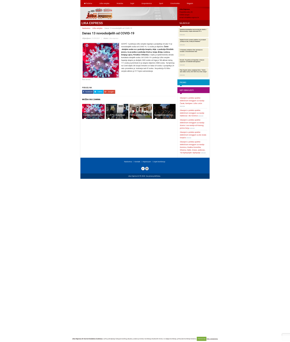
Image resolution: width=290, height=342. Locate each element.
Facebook (89, 92)
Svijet (132, 3)
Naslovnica (86, 28)
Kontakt (137, 162)
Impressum (147, 162)
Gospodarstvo (146, 3)
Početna (89, 3)
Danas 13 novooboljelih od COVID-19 (108, 33)
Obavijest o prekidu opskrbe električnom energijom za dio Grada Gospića (193, 135)
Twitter (100, 92)
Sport (161, 3)
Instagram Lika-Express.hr (147, 168)
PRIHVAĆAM (201, 339)
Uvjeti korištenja (159, 162)
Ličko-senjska (104, 3)
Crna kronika (175, 3)
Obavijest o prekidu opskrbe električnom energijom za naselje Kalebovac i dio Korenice (192, 113)
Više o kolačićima (212, 339)
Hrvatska (120, 3)
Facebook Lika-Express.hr (143, 168)
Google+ (111, 92)
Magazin (190, 3)
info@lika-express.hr (191, 17)
